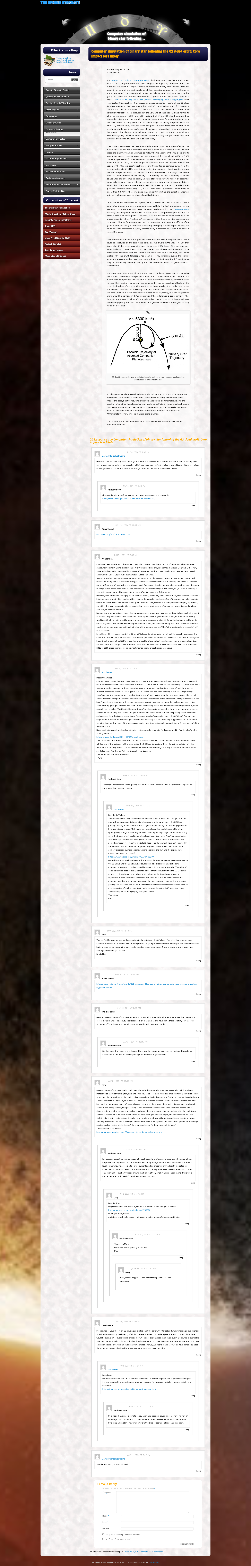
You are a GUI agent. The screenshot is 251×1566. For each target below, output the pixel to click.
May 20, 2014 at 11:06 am (120, 1081)
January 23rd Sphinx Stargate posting (130, 80)
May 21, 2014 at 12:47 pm (135, 1042)
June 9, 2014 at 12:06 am (135, 775)
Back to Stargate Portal (57, 90)
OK (73, 80)
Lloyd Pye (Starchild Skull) (57, 238)
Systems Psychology (56, 139)
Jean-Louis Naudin (54, 250)
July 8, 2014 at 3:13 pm (134, 486)
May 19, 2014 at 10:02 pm (127, 1321)
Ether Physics (52, 110)
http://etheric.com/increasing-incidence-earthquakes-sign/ (129, 1389)
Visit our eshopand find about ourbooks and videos (66, 60)
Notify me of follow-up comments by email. (123, 1534)
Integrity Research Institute (58, 220)
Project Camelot (53, 244)
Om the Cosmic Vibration (58, 103)
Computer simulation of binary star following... (126, 36)
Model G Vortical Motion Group (60, 214)
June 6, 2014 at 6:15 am (125, 668)
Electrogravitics (53, 123)
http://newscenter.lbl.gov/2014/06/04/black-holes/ (119, 737)
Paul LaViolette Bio (55, 191)
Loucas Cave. (154, 1562)
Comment (107, 1493)
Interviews (51, 165)
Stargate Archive (54, 145)
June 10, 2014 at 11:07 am (128, 525)
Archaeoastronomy (55, 178)
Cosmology (51, 116)
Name (105, 1516)
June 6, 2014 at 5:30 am (131, 1366)
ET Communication (55, 171)
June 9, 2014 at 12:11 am (141, 1406)
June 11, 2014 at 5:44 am (138, 806)
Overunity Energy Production (54, 130)
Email (105, 1522)
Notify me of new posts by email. (119, 1539)
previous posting (181, 209)
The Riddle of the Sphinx (58, 184)
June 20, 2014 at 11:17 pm (147, 1234)
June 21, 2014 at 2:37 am (144, 1268)
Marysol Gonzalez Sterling (113, 456)
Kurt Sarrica (107, 672)
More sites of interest (55, 256)
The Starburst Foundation (57, 208)
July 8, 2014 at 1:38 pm (138, 452)
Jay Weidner (51, 232)
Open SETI (50, 226)
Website (105, 1528)
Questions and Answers (57, 96)
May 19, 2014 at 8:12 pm (138, 1455)
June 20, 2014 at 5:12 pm (132, 1194)
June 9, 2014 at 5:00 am (126, 555)
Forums (49, 152)
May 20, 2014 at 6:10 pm (135, 1149)
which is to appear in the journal (148, 100)
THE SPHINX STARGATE (60, 2)
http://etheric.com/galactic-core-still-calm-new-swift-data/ (128, 499)
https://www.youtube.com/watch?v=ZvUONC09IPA (131, 857)
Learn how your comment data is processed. (144, 1552)
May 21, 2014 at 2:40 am (129, 1008)
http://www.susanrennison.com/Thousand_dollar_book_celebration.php (129, 1132)
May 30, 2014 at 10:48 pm (119, 931)
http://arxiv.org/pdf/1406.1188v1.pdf (113, 534)
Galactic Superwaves (56, 158)
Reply (198, 475)
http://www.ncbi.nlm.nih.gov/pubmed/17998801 (130, 1210)
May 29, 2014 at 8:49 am (127, 974)
